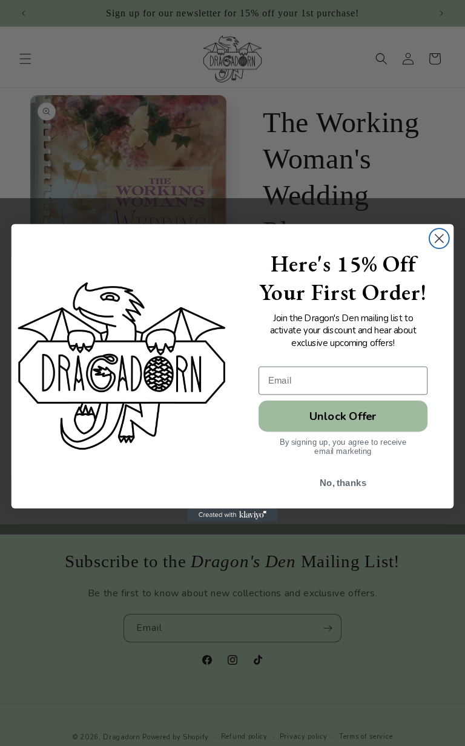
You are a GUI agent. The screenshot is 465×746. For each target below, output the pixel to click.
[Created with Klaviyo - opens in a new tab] (232, 515)
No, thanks (343, 483)
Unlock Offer (343, 416)
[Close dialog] (439, 238)
